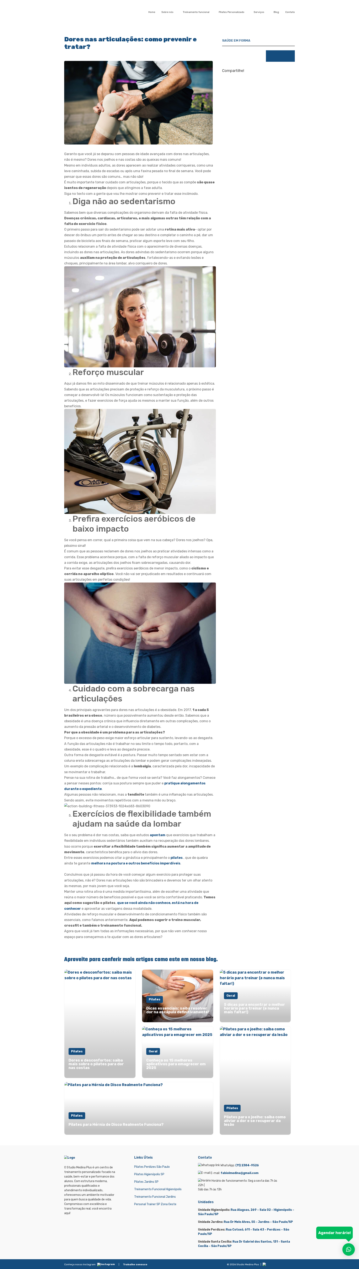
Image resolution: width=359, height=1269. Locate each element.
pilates (177, 858)
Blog (276, 12)
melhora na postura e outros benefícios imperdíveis (135, 863)
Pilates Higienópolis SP (149, 1174)
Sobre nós (167, 12)
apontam (157, 835)
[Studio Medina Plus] (81, 12)
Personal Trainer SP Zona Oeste (155, 1204)
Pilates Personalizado (231, 12)
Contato (290, 12)
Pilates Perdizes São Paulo (152, 1167)
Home (151, 12)
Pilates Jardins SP (146, 1182)
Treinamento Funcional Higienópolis (158, 1189)
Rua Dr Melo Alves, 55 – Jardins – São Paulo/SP (258, 1222)
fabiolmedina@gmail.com (239, 1173)
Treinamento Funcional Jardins (155, 1197)
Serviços (259, 12)
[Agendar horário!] (348, 1249)
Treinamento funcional (196, 12)
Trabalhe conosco (135, 1264)
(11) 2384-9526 (247, 1165)
